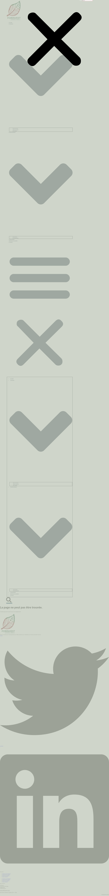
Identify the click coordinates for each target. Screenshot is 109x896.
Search (81, 0)
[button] (54, 39)
